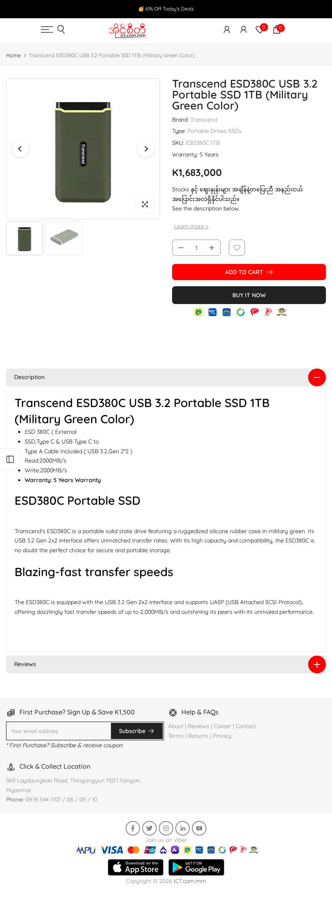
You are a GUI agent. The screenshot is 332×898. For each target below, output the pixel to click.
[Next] (146, 149)
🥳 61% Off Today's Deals (166, 9)
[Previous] (20, 149)
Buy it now (249, 295)
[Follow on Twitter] (149, 828)
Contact (246, 726)
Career (222, 726)
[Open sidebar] (10, 459)
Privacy (222, 735)
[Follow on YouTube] (199, 828)
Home (13, 55)
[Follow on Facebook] (133, 828)
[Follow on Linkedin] (182, 828)
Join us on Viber (166, 840)
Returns (198, 735)
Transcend (203, 119)
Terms (176, 735)
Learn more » (191, 226)
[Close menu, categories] (221, 10)
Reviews (198, 726)
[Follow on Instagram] (166, 828)
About (176, 726)
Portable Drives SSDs (214, 131)
